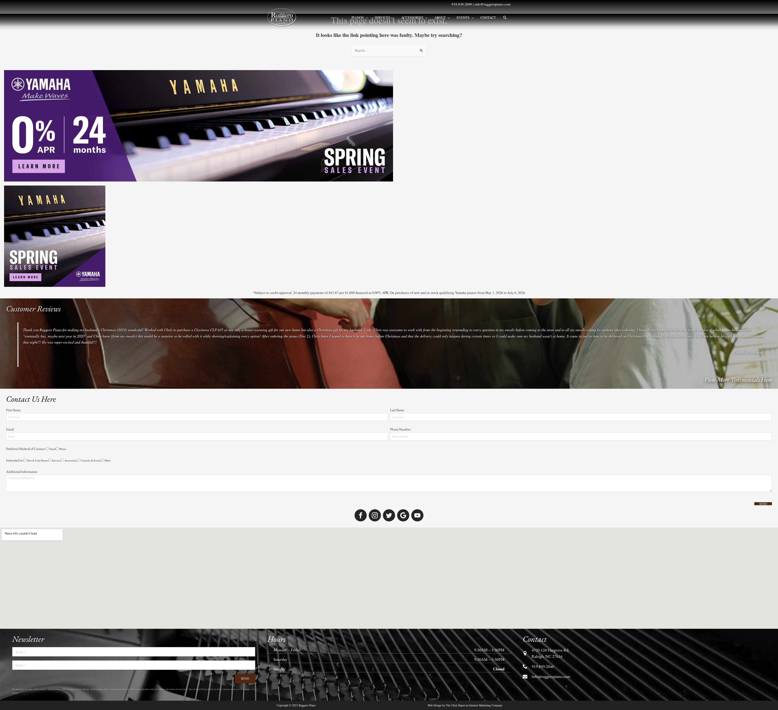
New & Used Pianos (37, 460)
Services (382, 17)
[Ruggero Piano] (282, 17)
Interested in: (15, 460)
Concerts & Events (91, 460)
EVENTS (463, 17)
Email (10, 429)
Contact (488, 17)
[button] (505, 17)
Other (108, 460)
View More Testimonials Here (738, 379)
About (440, 17)
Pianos (358, 17)
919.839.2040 (462, 4)
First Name (13, 410)
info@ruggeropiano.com (493, 4)
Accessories (412, 17)
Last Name (397, 410)
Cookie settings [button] (457, 703)
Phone (62, 449)
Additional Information (21, 471)
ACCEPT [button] (479, 703)
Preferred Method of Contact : (26, 448)
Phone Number (400, 429)
